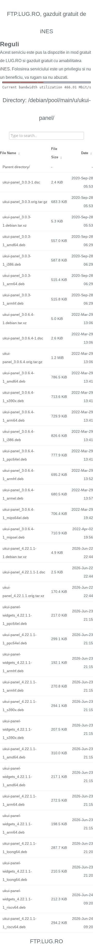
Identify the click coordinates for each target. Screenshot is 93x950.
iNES (5, 69)
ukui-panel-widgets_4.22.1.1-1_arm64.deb (17, 824)
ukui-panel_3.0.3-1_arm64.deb (17, 279)
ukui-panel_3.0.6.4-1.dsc (23, 338)
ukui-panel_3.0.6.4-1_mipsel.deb (18, 533)
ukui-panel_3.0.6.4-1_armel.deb (18, 494)
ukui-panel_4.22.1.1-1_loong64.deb (19, 847)
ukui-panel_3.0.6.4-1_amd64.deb (18, 377)
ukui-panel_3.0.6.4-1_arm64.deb (18, 416)
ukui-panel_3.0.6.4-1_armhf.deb (18, 474)
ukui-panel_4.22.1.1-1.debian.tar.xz (19, 552)
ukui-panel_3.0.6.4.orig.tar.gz (22, 357)
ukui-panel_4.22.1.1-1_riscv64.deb (19, 922)
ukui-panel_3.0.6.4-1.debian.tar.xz (18, 318)
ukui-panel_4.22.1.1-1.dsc (24, 572)
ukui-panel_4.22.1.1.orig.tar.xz (23, 591)
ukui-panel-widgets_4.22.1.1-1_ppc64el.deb (17, 615)
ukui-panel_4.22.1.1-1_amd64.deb (19, 753)
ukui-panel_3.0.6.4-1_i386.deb (18, 435)
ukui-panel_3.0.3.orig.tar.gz (25, 202)
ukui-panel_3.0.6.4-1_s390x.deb (18, 396)
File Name (8, 153)
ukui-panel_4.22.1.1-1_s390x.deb (19, 705)
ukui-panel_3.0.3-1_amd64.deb (17, 240)
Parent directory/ (16, 167)
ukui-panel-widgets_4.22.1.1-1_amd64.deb (17, 776)
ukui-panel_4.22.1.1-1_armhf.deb (19, 686)
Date (84, 153)
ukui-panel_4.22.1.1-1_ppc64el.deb (19, 639)
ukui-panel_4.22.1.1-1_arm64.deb (19, 800)
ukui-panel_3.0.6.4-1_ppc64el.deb (18, 455)
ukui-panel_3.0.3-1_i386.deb (17, 260)
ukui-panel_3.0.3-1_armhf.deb (17, 299)
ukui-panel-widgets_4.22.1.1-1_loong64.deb (17, 871)
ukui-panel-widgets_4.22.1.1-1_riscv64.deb (17, 899)
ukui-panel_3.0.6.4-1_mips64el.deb (18, 513)
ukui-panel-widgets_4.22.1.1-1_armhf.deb (17, 662)
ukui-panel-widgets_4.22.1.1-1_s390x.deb (17, 729)
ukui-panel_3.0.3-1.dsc (21, 182)
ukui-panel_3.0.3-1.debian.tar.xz (17, 221)
